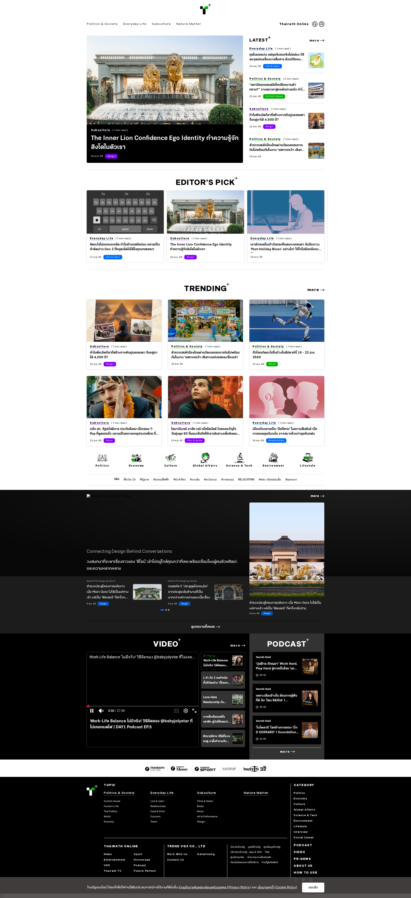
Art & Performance (207, 817)
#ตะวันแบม (210, 479)
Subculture (161, 24)
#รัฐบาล (144, 479)
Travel (153, 822)
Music (109, 440)
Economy (109, 822)
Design (111, 156)
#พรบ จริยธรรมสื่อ (270, 479)
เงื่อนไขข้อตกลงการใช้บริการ (244, 862)
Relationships (276, 440)
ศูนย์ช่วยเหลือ (237, 857)
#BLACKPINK (246, 479)
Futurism (155, 817)
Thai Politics (110, 811)
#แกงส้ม (195, 479)
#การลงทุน (227, 479)
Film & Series (194, 440)
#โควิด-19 (130, 479)
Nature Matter (188, 24)
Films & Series (205, 801)
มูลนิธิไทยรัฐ (254, 847)
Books (200, 806)
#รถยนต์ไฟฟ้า (161, 479)
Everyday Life (135, 24)
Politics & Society (102, 24)
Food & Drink (157, 811)
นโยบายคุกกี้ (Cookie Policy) (277, 887)
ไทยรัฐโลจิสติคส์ (270, 862)
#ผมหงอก (291, 479)
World (272, 364)
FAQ (267, 852)
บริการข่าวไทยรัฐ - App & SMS (246, 852)
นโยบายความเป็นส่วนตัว (259, 857)
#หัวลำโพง (179, 479)
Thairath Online (294, 24)
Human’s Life (111, 806)
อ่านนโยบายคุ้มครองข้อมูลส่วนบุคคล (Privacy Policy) (215, 887)
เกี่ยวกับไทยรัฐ (237, 847)
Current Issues (274, 96)
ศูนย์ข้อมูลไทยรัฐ (272, 847)
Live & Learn (272, 66)
